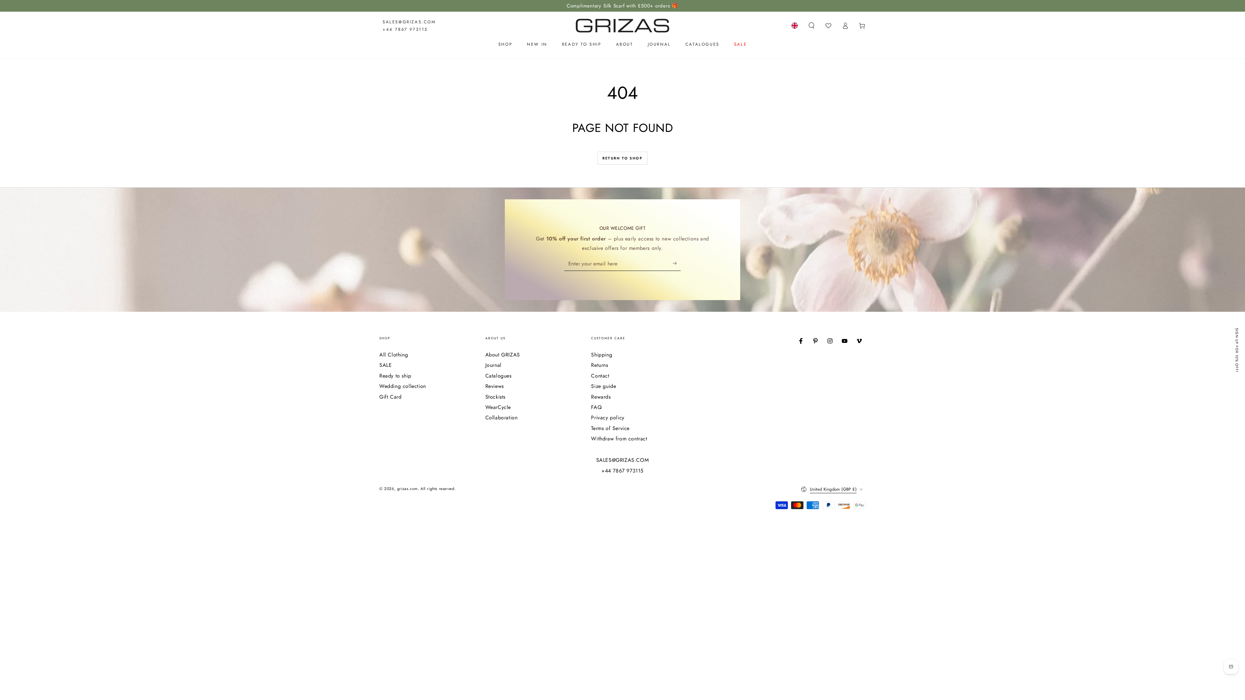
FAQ (596, 407)
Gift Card (390, 397)
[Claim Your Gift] (677, 263)
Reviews (494, 386)
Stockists (495, 397)
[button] (811, 25)
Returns (599, 365)
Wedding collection (402, 386)
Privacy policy (607, 417)
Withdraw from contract (619, 438)
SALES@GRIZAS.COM (409, 22)
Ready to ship (395, 375)
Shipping (601, 354)
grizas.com (407, 489)
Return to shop (622, 158)
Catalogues (498, 375)
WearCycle (498, 407)
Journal (493, 365)
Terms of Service (610, 428)
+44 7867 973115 (405, 29)
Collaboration (501, 417)
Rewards (601, 397)
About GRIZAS (502, 354)
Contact (600, 375)
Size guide (603, 386)
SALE (385, 365)
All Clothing (393, 354)
